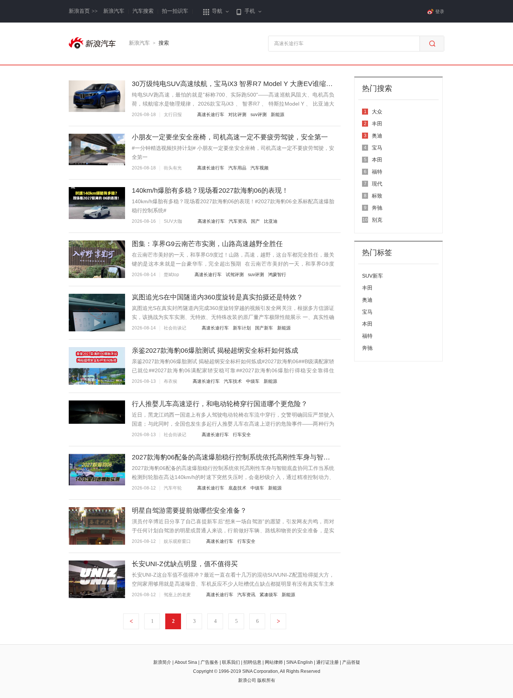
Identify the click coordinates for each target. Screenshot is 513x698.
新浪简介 (162, 662)
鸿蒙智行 (277, 274)
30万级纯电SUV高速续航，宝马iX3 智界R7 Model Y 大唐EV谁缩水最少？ (242, 84)
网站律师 (274, 662)
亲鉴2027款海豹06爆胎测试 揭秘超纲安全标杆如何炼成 (215, 350)
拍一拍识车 (175, 11)
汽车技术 (233, 381)
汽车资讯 (238, 221)
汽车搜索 (143, 11)
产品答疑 (351, 662)
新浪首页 (83, 11)
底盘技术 (237, 488)
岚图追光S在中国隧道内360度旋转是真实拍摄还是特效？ (217, 297)
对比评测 (237, 114)
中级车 (253, 381)
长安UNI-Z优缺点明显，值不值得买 (185, 564)
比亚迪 (271, 221)
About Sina (186, 662)
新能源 (277, 114)
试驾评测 (235, 274)
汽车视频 (259, 168)
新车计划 (242, 328)
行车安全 (242, 434)
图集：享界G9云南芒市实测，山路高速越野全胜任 (207, 244)
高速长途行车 (210, 114)
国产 (255, 221)
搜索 (163, 43)
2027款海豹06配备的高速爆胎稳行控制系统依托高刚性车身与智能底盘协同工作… (254, 457)
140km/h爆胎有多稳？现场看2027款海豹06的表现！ (210, 190)
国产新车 (264, 328)
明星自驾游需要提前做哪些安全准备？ (189, 510)
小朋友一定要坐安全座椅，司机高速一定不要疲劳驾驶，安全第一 (230, 137)
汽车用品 (237, 168)
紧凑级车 (269, 594)
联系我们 (231, 662)
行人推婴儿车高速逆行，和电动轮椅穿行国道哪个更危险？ (220, 404)
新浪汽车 (113, 11)
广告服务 (210, 662)
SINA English (299, 662)
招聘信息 (252, 662)
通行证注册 (327, 662)
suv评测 (258, 114)
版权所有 (266, 680)
